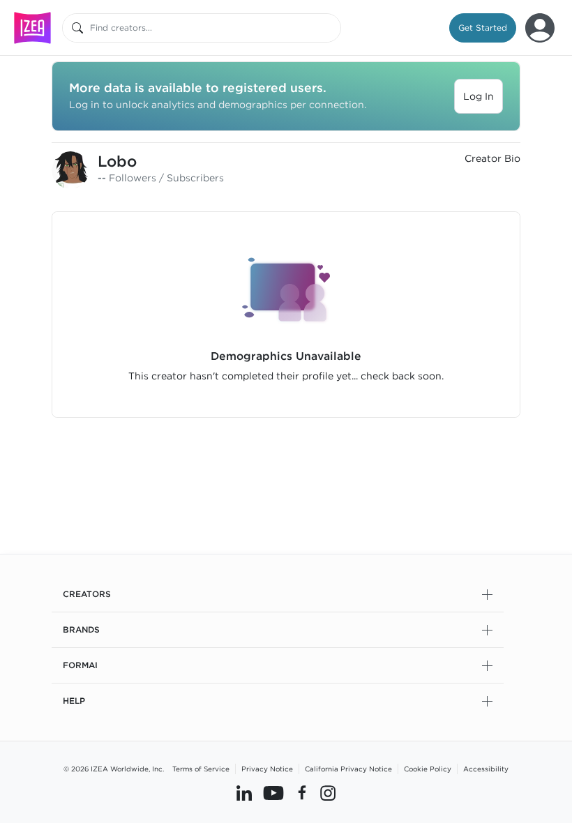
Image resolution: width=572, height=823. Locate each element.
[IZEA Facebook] (302, 793)
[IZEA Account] (540, 28)
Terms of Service (200, 768)
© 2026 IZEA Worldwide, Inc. (113, 768)
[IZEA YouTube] (273, 793)
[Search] (77, 28)
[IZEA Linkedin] (244, 793)
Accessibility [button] (486, 768)
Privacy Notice (267, 768)
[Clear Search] (331, 28)
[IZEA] (32, 27)
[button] (482, 28)
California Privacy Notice (348, 768)
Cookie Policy (427, 768)
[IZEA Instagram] (328, 793)
